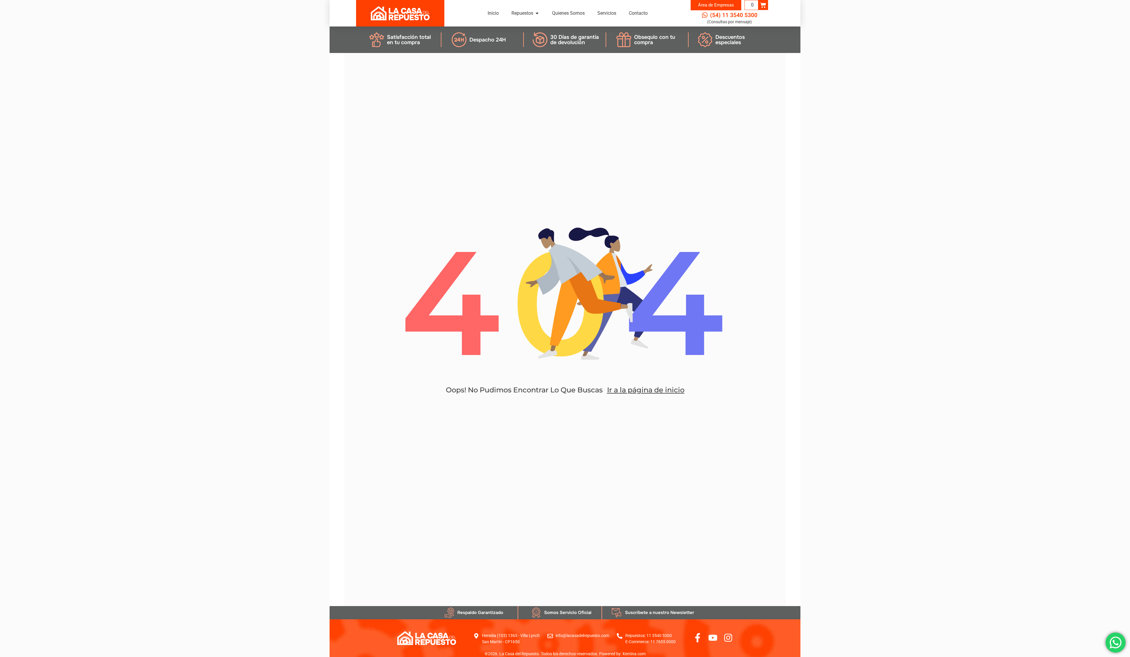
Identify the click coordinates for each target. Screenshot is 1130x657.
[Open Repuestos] (537, 13)
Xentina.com (634, 653)
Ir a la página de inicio (645, 390)
